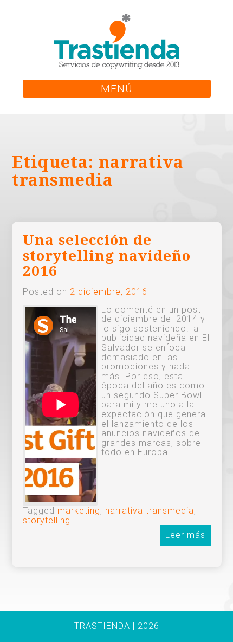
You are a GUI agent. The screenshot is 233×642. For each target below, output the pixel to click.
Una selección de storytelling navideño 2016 (107, 255)
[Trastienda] (116, 40)
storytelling (46, 520)
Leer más (185, 535)
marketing (78, 510)
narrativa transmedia (149, 510)
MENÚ (116, 88)
